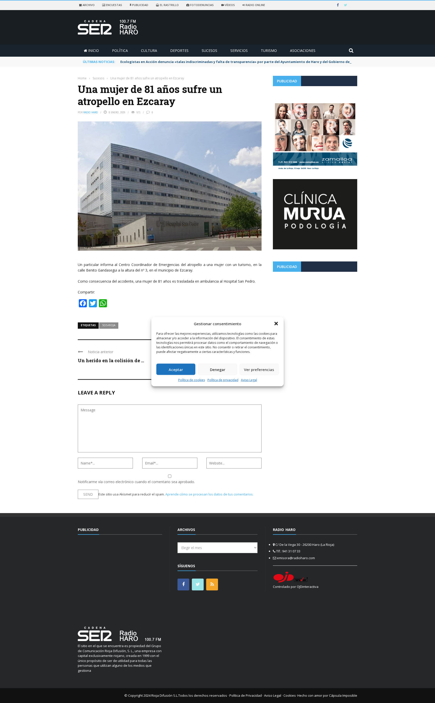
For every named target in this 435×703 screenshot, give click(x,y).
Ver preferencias (259, 369)
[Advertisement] (315, 310)
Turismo (269, 50)
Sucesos (209, 50)
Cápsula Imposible (343, 695)
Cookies (289, 695)
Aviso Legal (249, 380)
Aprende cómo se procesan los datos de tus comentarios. (209, 494)
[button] (276, 323)
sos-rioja (108, 325)
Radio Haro (90, 112)
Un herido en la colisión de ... (111, 360)
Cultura (149, 50)
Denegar (217, 369)
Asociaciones (302, 50)
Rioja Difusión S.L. (164, 695)
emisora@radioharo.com (296, 558)
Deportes (179, 50)
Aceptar (176, 369)
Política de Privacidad (245, 695)
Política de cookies (191, 380)
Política (120, 50)
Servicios (239, 50)
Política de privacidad (222, 380)
